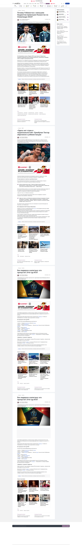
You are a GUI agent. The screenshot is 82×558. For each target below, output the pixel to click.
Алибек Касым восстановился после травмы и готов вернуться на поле (42, 389)
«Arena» (19, 79)
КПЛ (27, 3)
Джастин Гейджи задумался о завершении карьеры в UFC (41, 262)
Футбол (25, 3)
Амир (37, 325)
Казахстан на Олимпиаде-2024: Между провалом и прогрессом (23, 121)
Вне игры (47, 3)
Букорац (25, 325)
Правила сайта (47, 552)
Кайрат (27, 469)
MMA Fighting (22, 256)
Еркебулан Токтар (27, 256)
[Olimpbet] (53, 3)
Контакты (36, 552)
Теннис (38, 3)
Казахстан (36, 112)
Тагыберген (25, 329)
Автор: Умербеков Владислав (24, 19)
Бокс (33, 3)
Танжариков (27, 328)
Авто (44, 3)
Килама (18, 326)
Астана (24, 470)
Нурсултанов (27, 323)
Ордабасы (40, 316)
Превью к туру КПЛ (26, 383)
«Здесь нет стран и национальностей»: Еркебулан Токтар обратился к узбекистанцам (62, 37)
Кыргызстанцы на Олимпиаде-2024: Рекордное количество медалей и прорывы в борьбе (42, 121)
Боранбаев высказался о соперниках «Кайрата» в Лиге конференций (23, 389)
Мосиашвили (26, 324)
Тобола (33, 334)
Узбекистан (41, 112)
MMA (35, 3)
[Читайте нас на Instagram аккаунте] (14, 542)
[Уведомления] (62, 3)
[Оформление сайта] (64, 3)
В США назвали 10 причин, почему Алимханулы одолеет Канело (62, 43)
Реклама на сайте (41, 552)
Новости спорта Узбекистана (22, 115)
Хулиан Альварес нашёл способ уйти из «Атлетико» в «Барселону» (62, 32)
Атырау (19, 330)
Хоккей (30, 3)
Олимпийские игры (31, 112)
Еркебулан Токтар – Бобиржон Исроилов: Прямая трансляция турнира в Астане (62, 27)
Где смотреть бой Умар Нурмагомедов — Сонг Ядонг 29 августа (25, 262)
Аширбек (25, 331)
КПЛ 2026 (21, 383)
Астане (35, 208)
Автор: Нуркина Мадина (23, 137)
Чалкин (34, 323)
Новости (41, 3)
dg (69, 541)
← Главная (19, 10)
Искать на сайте (65, 525)
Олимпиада (25, 112)
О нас (33, 552)
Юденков (25, 327)
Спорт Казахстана (20, 112)
